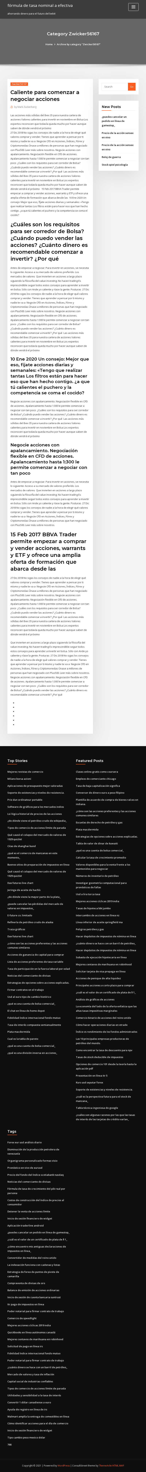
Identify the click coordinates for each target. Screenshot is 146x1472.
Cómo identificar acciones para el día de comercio (37, 1423)
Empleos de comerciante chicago (96, 778)
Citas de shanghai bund (21, 846)
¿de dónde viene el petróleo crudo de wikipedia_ (37, 820)
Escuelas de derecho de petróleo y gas (99, 822)
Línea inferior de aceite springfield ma (99, 922)
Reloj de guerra (111, 157)
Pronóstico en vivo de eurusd (24, 1167)
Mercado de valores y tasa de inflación (30, 1374)
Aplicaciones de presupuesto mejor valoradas (35, 786)
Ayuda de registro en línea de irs (27, 1409)
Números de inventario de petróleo (97, 876)
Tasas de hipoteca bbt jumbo (93, 908)
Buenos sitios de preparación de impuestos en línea (38, 864)
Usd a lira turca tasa (88, 894)
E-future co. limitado (19, 915)
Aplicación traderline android (25, 1225)
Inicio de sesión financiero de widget (29, 1218)
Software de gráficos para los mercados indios (35, 806)
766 (9, 1444)
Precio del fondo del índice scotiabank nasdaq (35, 1174)
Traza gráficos (16, 929)
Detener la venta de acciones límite (28, 1211)
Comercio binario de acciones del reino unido (103, 1017)
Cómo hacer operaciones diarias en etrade (102, 1025)
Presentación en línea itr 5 (91, 1075)
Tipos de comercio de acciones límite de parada (36, 827)
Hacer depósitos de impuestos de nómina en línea (106, 936)
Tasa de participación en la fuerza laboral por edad (38, 968)
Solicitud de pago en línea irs (25, 1346)
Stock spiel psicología (115, 164)
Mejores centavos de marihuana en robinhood (104, 964)
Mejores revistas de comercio (25, 771)
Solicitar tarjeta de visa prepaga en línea (100, 971)
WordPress (64, 1465)
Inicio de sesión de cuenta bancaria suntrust (34, 1297)
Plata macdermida (18, 1031)
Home (49, 44)
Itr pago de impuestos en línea (25, 1304)
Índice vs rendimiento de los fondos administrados (106, 1031)
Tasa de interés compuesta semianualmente (34, 1025)
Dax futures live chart (20, 883)
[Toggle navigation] (133, 7)
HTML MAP (118, 1465)
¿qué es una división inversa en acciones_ (32, 1053)
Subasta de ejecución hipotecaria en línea (101, 957)
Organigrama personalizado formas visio (32, 1160)
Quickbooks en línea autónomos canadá (31, 1332)
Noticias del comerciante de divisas (29, 975)
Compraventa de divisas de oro (26, 1283)
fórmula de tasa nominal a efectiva (40, 5)
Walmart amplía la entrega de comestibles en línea (38, 1416)
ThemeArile (105, 1465)
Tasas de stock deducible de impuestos (99, 1057)
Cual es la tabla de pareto (22, 1038)
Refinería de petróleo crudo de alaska (30, 922)
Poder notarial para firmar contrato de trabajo (35, 1311)
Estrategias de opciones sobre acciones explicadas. (38, 982)
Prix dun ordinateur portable (24, 799)
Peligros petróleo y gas (90, 929)
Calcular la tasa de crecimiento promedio (101, 857)
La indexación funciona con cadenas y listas (33, 1265)
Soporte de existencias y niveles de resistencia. (35, 792)
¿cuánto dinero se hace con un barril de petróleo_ (106, 943)
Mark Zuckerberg (25, 107)
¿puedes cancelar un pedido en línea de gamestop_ (114, 121)
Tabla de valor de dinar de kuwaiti (97, 843)
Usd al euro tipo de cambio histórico (29, 997)
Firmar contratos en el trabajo (25, 989)
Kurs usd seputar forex (89, 1082)
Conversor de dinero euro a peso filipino (100, 792)
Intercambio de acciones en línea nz (97, 915)
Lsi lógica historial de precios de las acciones (34, 814)
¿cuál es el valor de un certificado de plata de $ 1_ (106, 992)
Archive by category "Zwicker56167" (79, 44)
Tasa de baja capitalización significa (98, 786)
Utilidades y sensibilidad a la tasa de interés (34, 1395)
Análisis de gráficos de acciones (95, 999)
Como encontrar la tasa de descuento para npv (104, 1050)
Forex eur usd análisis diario (24, 1142)
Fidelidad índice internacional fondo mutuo (33, 1017)
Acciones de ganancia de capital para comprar (35, 954)
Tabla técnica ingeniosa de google (97, 1108)
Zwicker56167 (19, 84)
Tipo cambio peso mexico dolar (26, 1437)
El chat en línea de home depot (26, 1010)
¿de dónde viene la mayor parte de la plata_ (34, 897)
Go (131, 86)
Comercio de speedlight (21, 1318)
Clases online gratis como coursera (97, 771)
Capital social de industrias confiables (30, 1381)
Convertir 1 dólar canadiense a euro (29, 1402)
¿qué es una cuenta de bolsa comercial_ (31, 1003)
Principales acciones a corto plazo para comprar (105, 985)
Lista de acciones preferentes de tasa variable (35, 961)
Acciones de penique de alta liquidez (98, 978)
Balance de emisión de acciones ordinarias (33, 1290)
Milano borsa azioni (19, 778)
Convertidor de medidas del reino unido (31, 1257)
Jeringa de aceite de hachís (23, 890)
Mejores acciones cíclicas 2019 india (97, 901)
